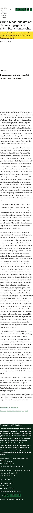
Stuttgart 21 (25, 411)
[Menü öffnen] (10, 9)
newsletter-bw (14, 407)
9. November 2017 (5, 407)
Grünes (19, 411)
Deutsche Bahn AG (12, 411)
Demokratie (3, 411)
